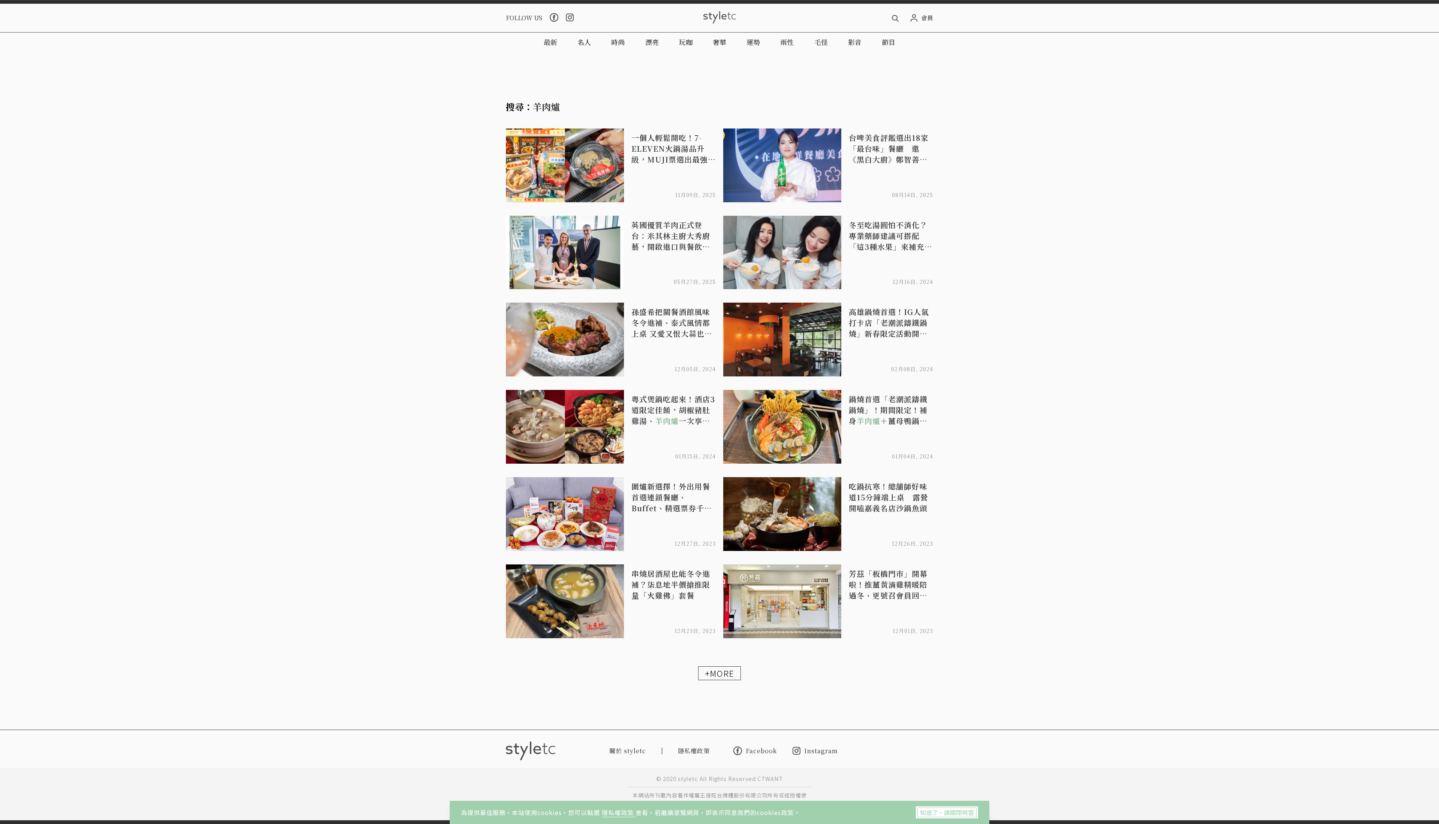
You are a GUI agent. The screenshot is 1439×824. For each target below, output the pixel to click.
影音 (855, 42)
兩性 (787, 42)
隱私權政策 (619, 812)
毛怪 (821, 42)
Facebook (761, 750)
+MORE (719, 673)
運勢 (753, 42)
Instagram (821, 751)
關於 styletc (627, 750)
